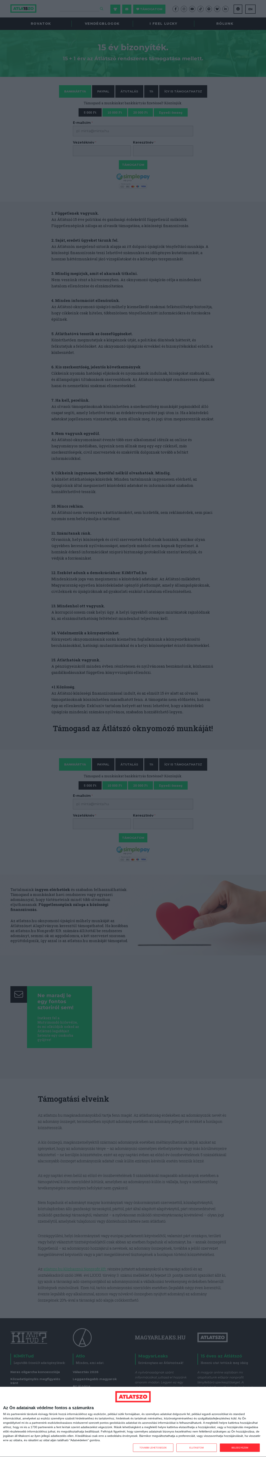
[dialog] (133, 1422)
